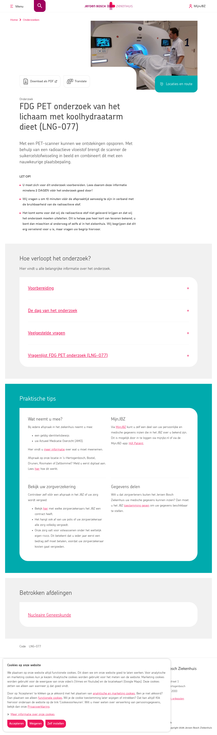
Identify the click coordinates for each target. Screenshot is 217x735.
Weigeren (35, 723)
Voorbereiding (108, 288)
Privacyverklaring (39, 706)
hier (37, 468)
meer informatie (54, 449)
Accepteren (16, 723)
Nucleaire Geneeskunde (49, 615)
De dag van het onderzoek (108, 311)
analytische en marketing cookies (114, 693)
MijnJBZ (121, 427)
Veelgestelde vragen (108, 333)
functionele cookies (50, 698)
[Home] (108, 6)
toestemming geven (136, 505)
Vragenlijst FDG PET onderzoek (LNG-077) (108, 355)
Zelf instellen (55, 723)
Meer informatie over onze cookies (33, 714)
